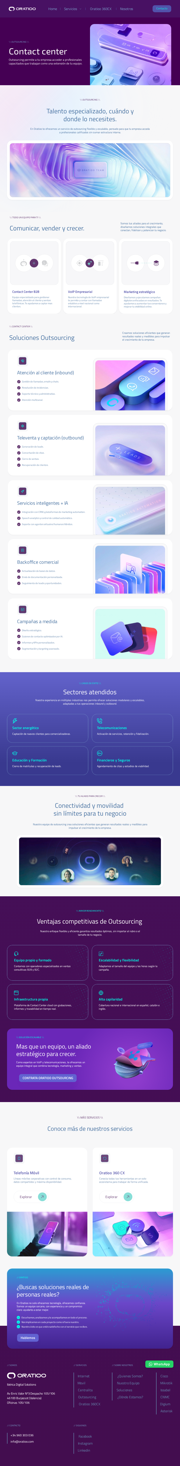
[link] (34, 263)
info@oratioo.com (22, 1441)
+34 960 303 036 (22, 1435)
